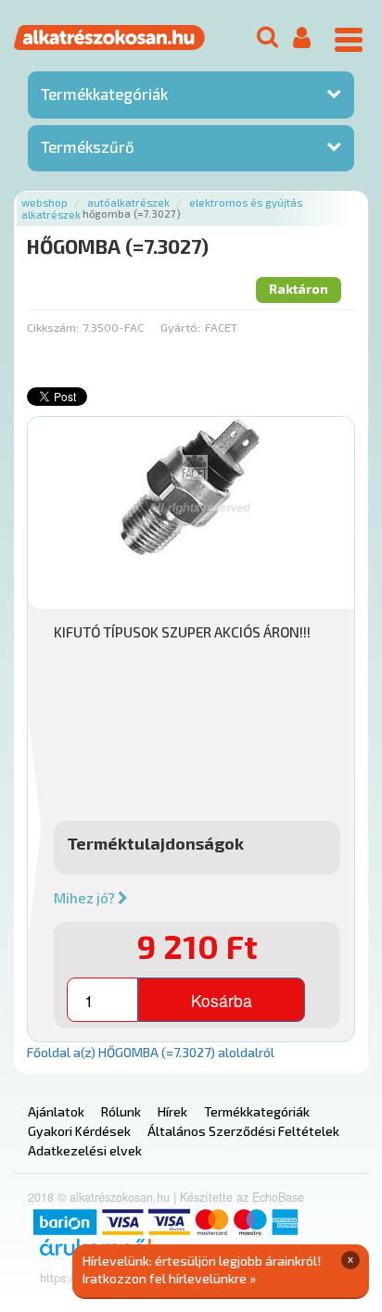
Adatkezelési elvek (85, 1150)
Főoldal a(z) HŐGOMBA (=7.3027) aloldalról (150, 1052)
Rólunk (121, 1111)
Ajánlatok (56, 1111)
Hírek (172, 1111)
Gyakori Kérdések (79, 1131)
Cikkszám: (53, 327)
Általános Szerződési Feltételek (243, 1131)
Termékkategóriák (104, 93)
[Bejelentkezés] (302, 38)
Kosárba (221, 1000)
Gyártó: (180, 327)
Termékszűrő (87, 146)
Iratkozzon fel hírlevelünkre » (169, 1278)
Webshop (44, 202)
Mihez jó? (86, 897)
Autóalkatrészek (128, 202)
